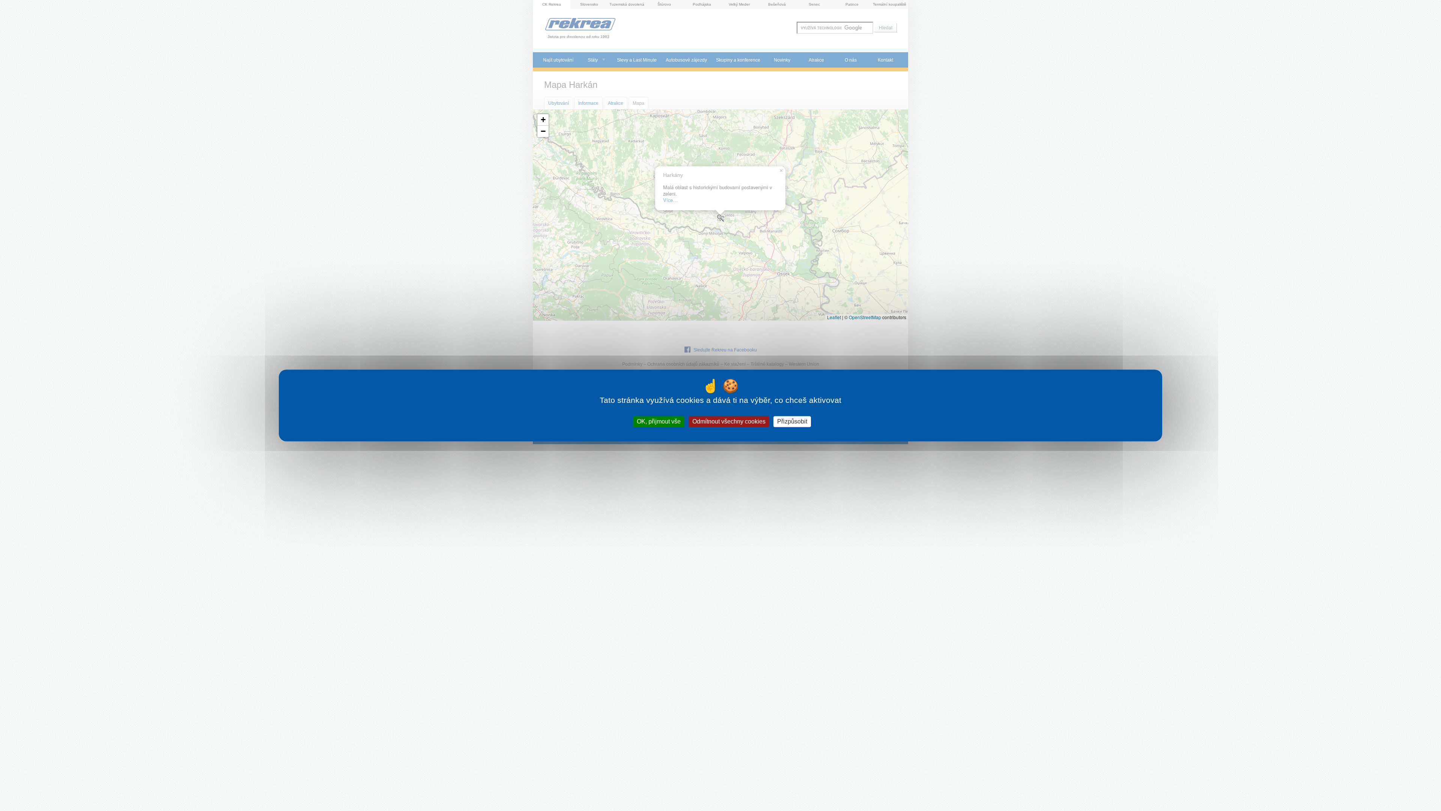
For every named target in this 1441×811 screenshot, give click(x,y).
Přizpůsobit (792, 421)
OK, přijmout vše (659, 421)
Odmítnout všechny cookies (729, 421)
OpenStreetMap (865, 317)
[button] (543, 120)
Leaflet (834, 317)
